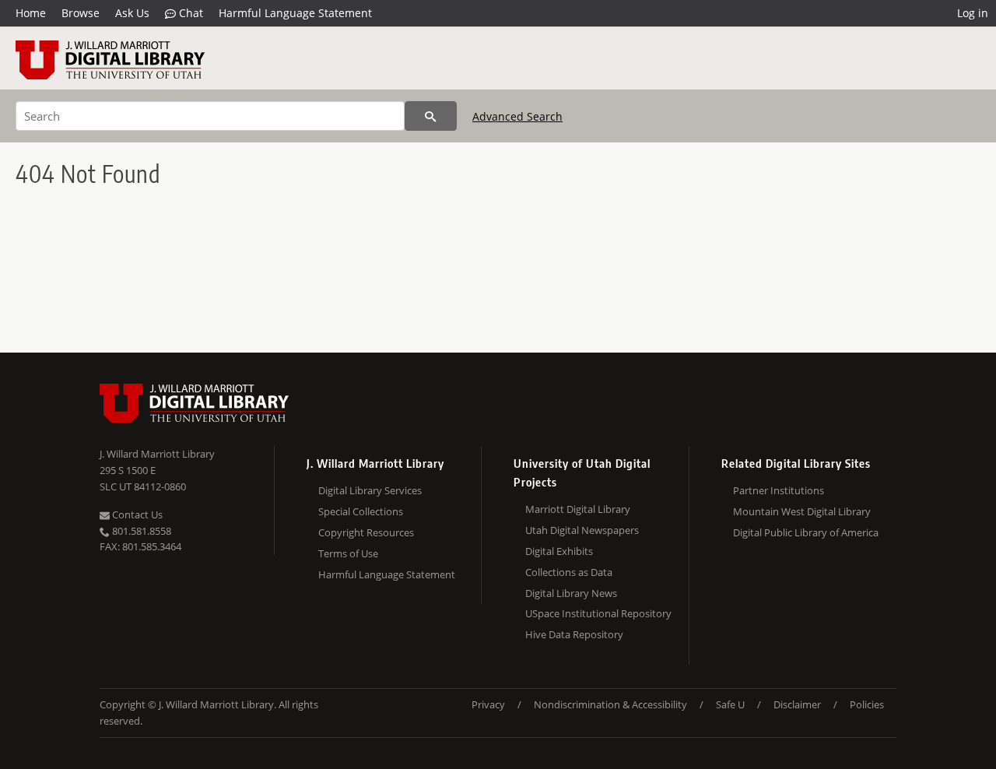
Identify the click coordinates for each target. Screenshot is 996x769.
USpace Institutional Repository (598, 613)
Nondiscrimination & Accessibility (610, 704)
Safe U (730, 704)
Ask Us (132, 12)
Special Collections (360, 511)
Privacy (488, 704)
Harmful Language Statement (295, 12)
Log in (972, 12)
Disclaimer (797, 704)
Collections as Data (568, 572)
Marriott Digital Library (577, 509)
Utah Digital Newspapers (582, 530)
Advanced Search (517, 116)
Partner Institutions (778, 490)
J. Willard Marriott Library (157, 454)
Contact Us (136, 514)
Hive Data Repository (574, 634)
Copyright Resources (366, 532)
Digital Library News (571, 593)
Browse (80, 12)
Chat (189, 12)
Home (31, 12)
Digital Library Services (370, 490)
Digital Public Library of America (806, 532)
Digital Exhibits (559, 551)
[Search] (431, 116)
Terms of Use (348, 553)
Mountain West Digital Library (802, 511)
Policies (867, 704)
